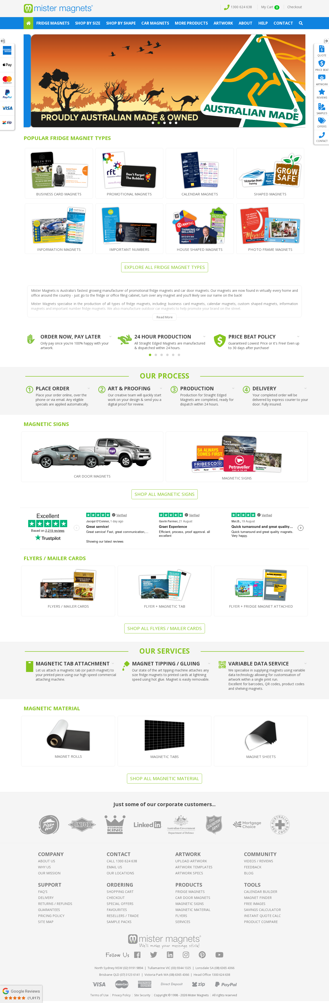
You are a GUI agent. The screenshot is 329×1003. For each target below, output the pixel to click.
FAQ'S (42, 891)
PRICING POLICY (51, 915)
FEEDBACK (252, 867)
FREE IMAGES (254, 903)
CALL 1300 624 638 (122, 861)
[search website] (300, 23)
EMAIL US (114, 867)
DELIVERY (45, 897)
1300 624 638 (241, 7)
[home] (28, 23)
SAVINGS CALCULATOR (262, 909)
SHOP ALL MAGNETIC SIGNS (165, 494)
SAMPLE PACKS (119, 921)
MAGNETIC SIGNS (189, 903)
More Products (191, 23)
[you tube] (219, 956)
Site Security (142, 995)
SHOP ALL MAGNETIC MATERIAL (164, 778)
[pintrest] (207, 956)
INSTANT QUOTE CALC (262, 915)
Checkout (294, 7)
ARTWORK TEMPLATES (193, 867)
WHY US (44, 867)
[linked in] (175, 956)
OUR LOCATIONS (120, 873)
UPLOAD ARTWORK (191, 861)
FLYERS (181, 915)
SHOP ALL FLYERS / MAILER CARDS (164, 628)
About (245, 23)
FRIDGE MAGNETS (190, 891)
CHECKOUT (116, 897)
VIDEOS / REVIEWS (258, 861)
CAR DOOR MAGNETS (192, 897)
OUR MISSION (49, 873)
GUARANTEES (49, 909)
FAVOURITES (117, 909)
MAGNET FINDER (258, 897)
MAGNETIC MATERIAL (193, 909)
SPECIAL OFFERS (120, 903)
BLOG (248, 873)
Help (263, 23)
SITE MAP (45, 921)
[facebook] (142, 956)
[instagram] (191, 956)
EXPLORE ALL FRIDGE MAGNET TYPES (164, 267)
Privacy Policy (121, 995)
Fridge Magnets (52, 23)
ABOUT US (46, 861)
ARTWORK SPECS (189, 873)
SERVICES (182, 921)
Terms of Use (99, 995)
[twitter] (158, 956)
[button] (150, 354)
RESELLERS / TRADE (123, 915)
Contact (283, 23)
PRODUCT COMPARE (261, 921)
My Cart (269, 7)
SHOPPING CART (120, 891)
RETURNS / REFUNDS (55, 903)
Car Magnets (155, 23)
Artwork (223, 23)
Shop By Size (87, 23)
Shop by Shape (121, 23)
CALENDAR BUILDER (260, 891)
